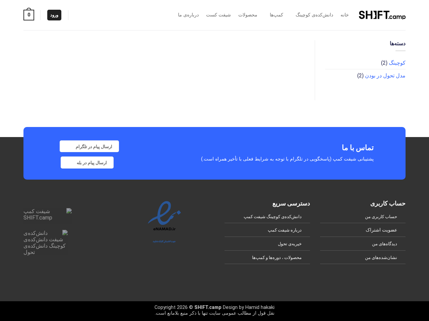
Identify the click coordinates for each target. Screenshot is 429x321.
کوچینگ (397, 63)
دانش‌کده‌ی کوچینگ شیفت (278, 216)
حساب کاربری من (381, 216)
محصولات (247, 15)
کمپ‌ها (276, 15)
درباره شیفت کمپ (285, 230)
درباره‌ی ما (188, 15)
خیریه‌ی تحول (290, 243)
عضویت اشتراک (381, 230)
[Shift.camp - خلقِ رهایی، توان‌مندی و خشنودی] (382, 14)
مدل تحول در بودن (385, 75)
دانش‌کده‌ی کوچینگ (314, 15)
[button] (28, 15)
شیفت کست (218, 15)
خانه (345, 15)
